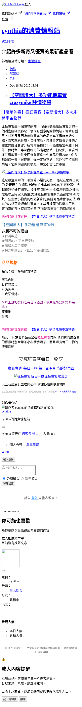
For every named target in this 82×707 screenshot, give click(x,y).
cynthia (6, 411)
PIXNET (18, 648)
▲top (5, 451)
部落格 (14, 74)
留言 (35, 433)
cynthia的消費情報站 (31, 30)
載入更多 (8, 459)
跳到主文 (8, 41)
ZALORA (59, 392)
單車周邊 (32, 444)
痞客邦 (26, 433)
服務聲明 (42, 651)
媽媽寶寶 (67, 392)
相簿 (13, 69)
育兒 (74, 392)
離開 (22, 699)
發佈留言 (8, 483)
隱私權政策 (70, 648)
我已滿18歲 (9, 699)
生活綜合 (34, 61)
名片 (13, 78)
